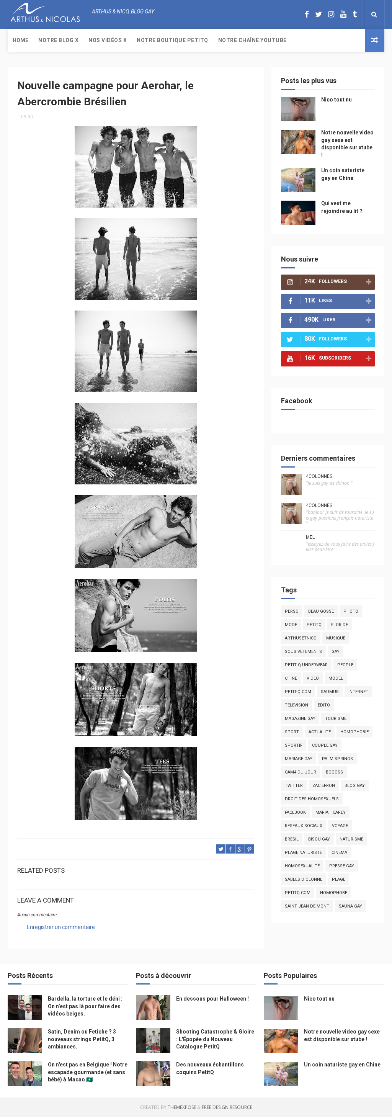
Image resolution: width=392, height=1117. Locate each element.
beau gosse (321, 611)
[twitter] (318, 14)
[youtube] (343, 14)
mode (291, 624)
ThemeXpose (182, 1107)
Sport (292, 731)
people (345, 664)
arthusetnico (301, 638)
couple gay (325, 745)
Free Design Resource (227, 1107)
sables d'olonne (303, 879)
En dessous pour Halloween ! (212, 999)
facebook (295, 812)
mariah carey (330, 812)
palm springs (337, 758)
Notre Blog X (58, 40)
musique (335, 638)
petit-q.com (298, 691)
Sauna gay (350, 906)
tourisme (335, 718)
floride (339, 624)
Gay (336, 651)
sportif (293, 745)
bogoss (334, 772)
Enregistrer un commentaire (61, 927)
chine (291, 678)
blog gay (355, 785)
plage (338, 879)
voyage (340, 825)
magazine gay (300, 718)
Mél (310, 537)
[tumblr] (354, 14)
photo (350, 611)
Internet (358, 691)
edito (324, 705)
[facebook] (307, 14)
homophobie (354, 731)
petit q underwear (306, 664)
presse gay (341, 866)
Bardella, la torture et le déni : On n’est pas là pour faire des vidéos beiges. (85, 1006)
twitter (294, 785)
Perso (292, 611)
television (296, 705)
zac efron (323, 785)
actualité (320, 731)
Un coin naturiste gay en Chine (342, 1064)
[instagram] (331, 14)
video (313, 678)
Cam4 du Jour (300, 772)
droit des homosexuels (312, 798)
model (335, 678)
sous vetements (303, 651)
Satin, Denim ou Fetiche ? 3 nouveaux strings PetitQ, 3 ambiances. (82, 1039)
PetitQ (314, 624)
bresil (292, 839)
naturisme (351, 839)
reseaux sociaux (303, 825)
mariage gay (298, 758)
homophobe (333, 892)
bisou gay (319, 839)
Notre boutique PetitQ (172, 40)
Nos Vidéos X (107, 40)
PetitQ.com (297, 892)
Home (20, 40)
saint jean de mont (307, 906)
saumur (330, 691)
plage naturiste (303, 852)
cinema (339, 852)
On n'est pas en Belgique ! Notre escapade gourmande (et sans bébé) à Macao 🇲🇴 (87, 1072)
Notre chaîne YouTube (252, 40)
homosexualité (302, 866)
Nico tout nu (336, 99)
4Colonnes (319, 476)
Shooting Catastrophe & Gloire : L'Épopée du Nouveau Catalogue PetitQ (215, 1039)
